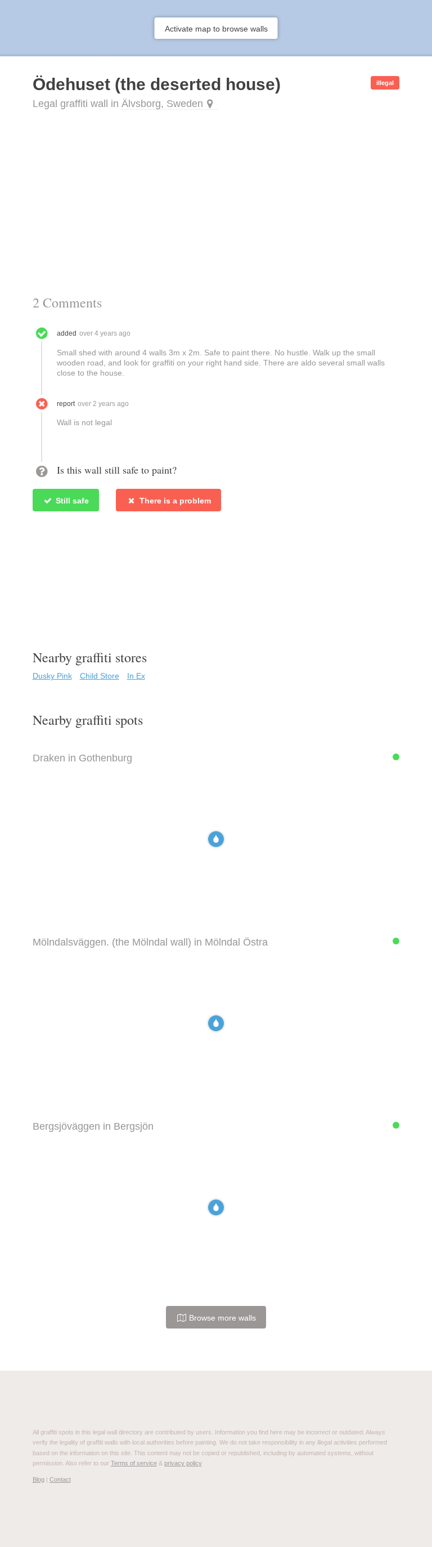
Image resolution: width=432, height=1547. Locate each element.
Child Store (99, 675)
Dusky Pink (52, 675)
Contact (60, 1479)
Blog (38, 1479)
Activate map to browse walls (216, 28)
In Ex (136, 675)
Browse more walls (221, 1317)
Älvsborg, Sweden (162, 103)
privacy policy (183, 1463)
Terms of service (134, 1463)
